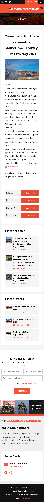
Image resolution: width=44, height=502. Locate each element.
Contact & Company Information (22, 491)
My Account (32, 2)
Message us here (17, 466)
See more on (36, 407)
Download (30, 193)
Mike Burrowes (13, 166)
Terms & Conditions (28, 487)
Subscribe (21, 391)
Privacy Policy (29, 383)
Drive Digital (26, 498)
